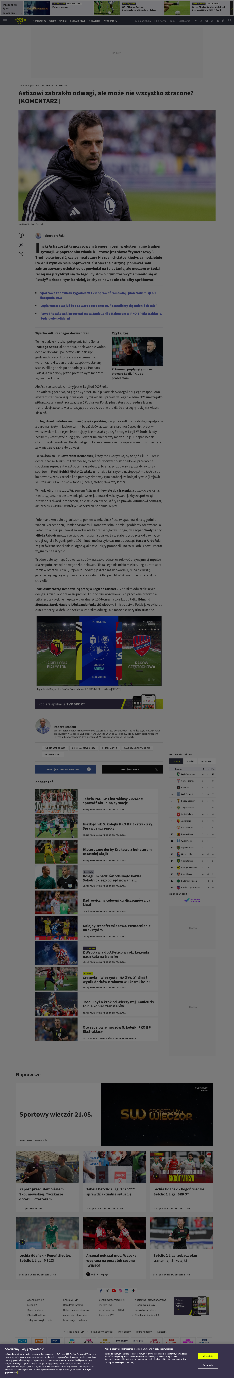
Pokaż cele (208, 1365)
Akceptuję (208, 1356)
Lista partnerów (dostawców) (119, 1362)
